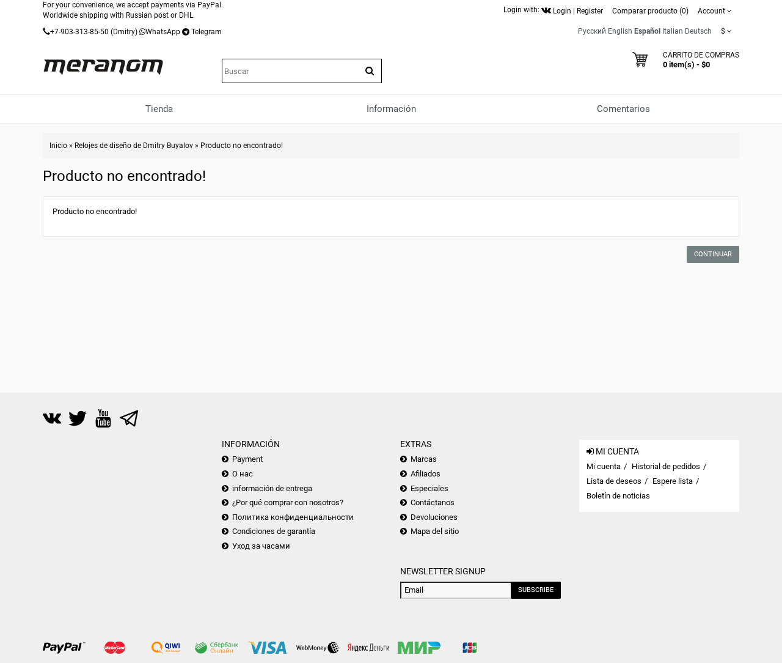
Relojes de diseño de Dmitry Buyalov (134, 145)
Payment (247, 459)
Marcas (424, 459)
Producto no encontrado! (241, 145)
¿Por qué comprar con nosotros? (287, 502)
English (620, 31)
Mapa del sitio (435, 531)
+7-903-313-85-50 (79, 32)
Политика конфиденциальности (293, 517)
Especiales (429, 488)
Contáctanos (433, 502)
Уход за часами (261, 545)
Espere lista (672, 481)
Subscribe (536, 590)
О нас (242, 473)
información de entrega (272, 488)
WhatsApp (162, 32)
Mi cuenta (603, 466)
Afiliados (425, 473)
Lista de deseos (613, 481)
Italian (672, 31)
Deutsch (698, 31)
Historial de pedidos (666, 466)
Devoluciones (434, 517)
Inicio (58, 145)
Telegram (206, 32)
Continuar (713, 254)
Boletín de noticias (618, 495)
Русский (592, 31)
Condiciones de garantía (273, 531)
